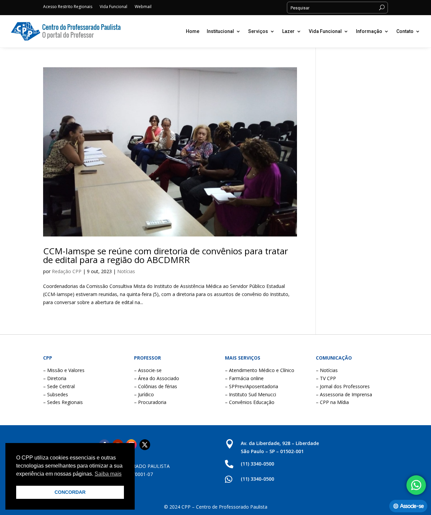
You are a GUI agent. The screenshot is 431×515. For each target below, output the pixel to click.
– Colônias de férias (155, 386)
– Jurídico (144, 394)
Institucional (220, 31)
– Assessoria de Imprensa (344, 394)
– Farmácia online (244, 378)
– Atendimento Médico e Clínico (259, 370)
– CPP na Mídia (332, 402)
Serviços (258, 31)
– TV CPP (326, 378)
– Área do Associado (156, 378)
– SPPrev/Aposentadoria (251, 386)
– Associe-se (148, 370)
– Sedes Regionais (63, 402)
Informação (369, 31)
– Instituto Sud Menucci (250, 394)
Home (192, 31)
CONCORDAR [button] (70, 492)
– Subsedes (55, 394)
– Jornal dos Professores (343, 386)
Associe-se (412, 506)
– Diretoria (54, 378)
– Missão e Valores (64, 370)
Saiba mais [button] (108, 474)
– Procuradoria (150, 402)
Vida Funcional (113, 6)
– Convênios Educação (249, 402)
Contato (404, 31)
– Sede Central (59, 386)
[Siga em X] (144, 444)
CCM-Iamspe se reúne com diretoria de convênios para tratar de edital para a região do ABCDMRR (165, 255)
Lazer (288, 31)
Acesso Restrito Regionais (67, 6)
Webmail (143, 6)
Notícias (126, 271)
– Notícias (327, 370)
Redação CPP (66, 271)
